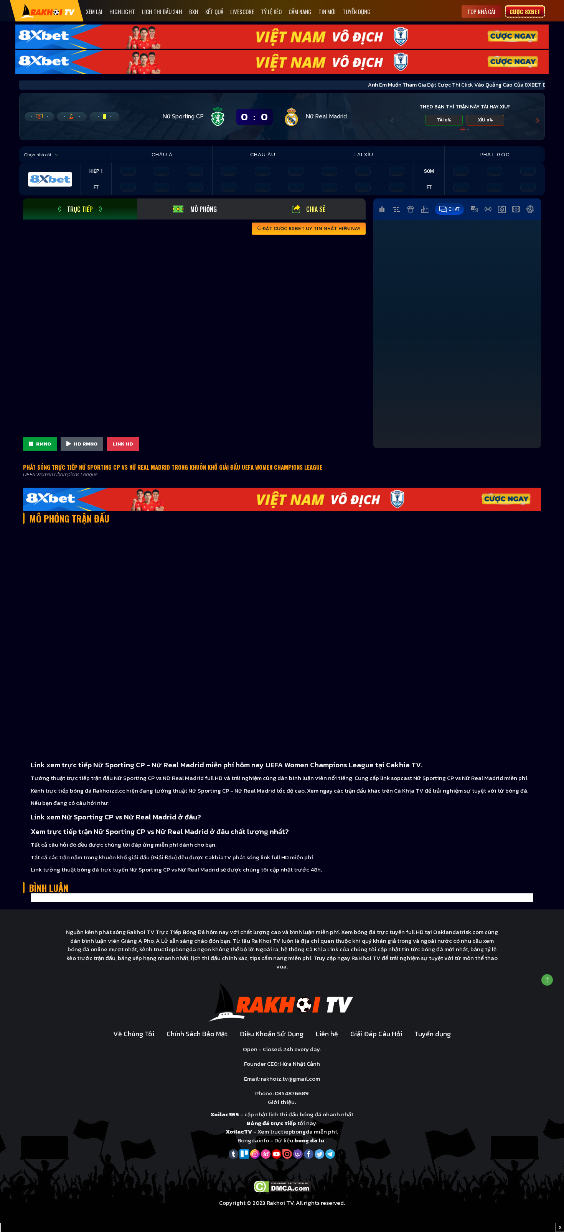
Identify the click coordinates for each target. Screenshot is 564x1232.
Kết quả (214, 11)
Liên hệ (327, 1034)
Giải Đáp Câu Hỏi (376, 1034)
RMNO (43, 443)
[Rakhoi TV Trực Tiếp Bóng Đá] (47, 11)
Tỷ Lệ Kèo (271, 11)
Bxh (193, 11)
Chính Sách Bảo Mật (197, 1034)
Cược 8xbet (525, 11)
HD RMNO (85, 443)
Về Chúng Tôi (133, 1034)
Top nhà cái (481, 11)
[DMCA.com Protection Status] (282, 1185)
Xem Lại (94, 11)
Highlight (122, 11)
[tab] (80, 209)
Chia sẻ (315, 209)
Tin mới (327, 11)
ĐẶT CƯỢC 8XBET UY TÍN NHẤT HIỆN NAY (311, 228)
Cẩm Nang (300, 11)
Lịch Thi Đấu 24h (162, 11)
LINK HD (123, 443)
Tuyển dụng (357, 11)
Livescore (242, 11)
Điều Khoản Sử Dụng (271, 1034)
